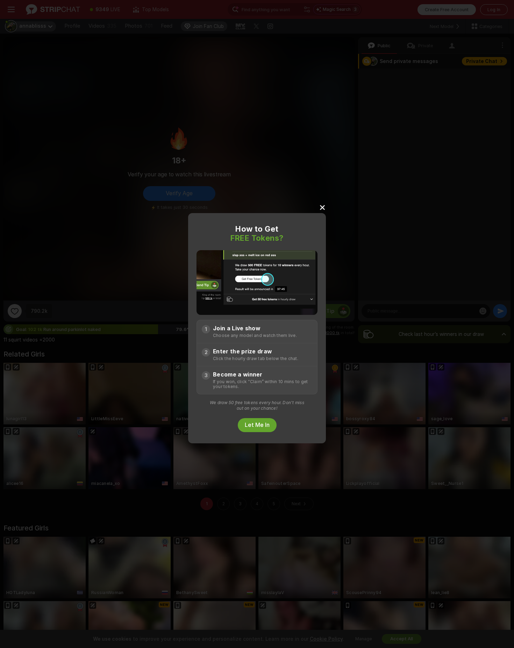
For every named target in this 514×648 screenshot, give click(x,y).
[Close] (322, 207)
